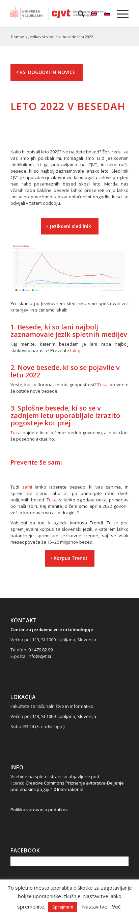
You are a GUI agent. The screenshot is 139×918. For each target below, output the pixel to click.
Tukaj (103, 384)
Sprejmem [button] (62, 907)
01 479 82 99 (40, 650)
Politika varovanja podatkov (39, 810)
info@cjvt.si (39, 656)
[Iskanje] (77, 13)
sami (27, 487)
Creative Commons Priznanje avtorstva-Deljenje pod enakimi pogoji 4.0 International (67, 786)
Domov (17, 36)
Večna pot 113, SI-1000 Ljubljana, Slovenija (53, 716)
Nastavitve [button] (94, 906)
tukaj (75, 350)
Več (116, 906)
